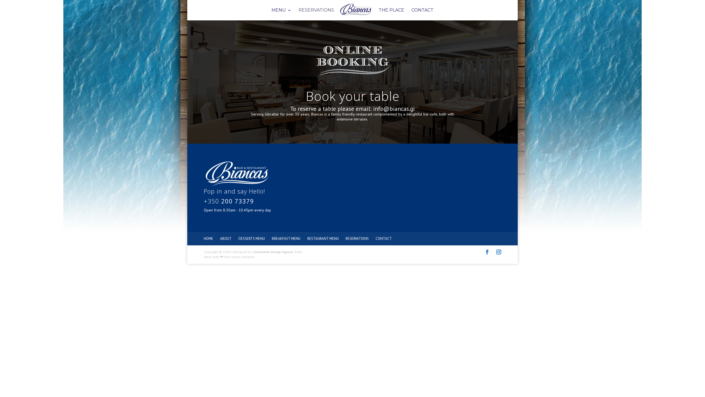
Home (208, 238)
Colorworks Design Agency (273, 252)
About (226, 238)
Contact (422, 10)
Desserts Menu (251, 238)
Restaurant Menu (323, 238)
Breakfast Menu (286, 238)
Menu (279, 10)
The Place (391, 10)
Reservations (316, 10)
